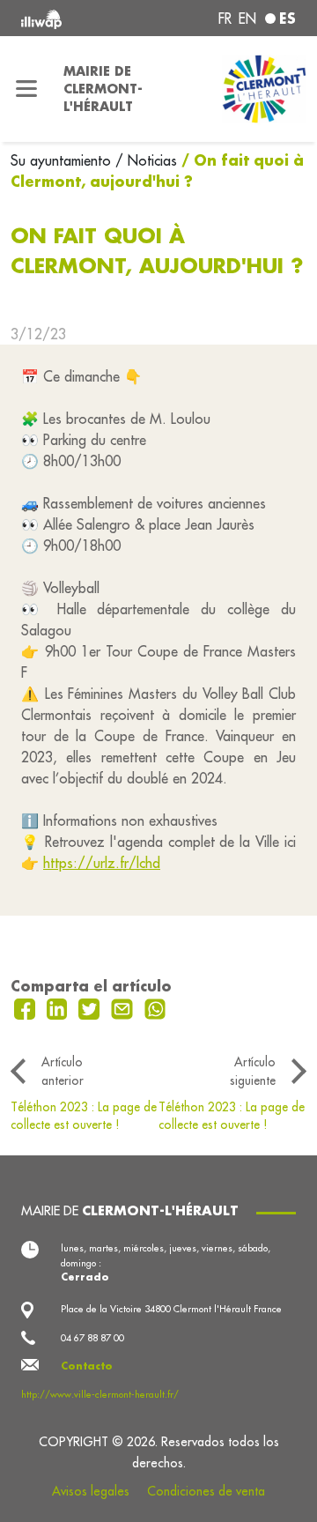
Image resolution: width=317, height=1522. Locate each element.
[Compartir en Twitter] (91, 1007)
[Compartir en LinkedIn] (59, 1007)
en (247, 18)
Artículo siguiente (253, 1071)
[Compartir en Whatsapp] (155, 1007)
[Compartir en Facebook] (27, 1007)
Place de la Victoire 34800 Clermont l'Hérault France (171, 1309)
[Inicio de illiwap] (72, 18)
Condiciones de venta (206, 1491)
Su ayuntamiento (63, 160)
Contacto (87, 1366)
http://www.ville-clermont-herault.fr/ (100, 1394)
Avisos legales (90, 1491)
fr (225, 18)
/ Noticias (146, 160)
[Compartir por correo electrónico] (124, 1007)
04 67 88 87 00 (92, 1338)
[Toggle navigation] (26, 89)
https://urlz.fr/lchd (101, 863)
